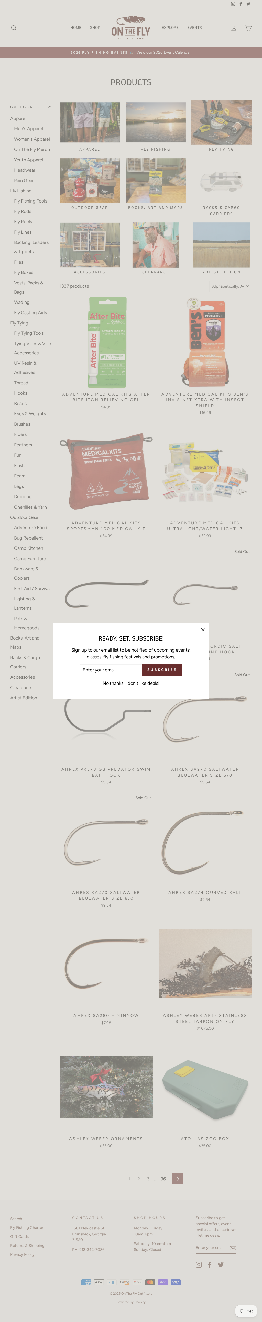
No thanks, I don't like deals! (131, 683)
